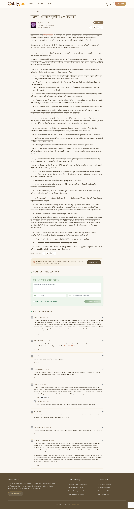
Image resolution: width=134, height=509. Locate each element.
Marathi (99, 22)
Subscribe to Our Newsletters (77, 484)
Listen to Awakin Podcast (76, 494)
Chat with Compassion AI (76, 491)
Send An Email (104, 494)
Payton (47, 397)
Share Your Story (105, 488)
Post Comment (94, 302)
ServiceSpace (75, 504)
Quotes (50, 4)
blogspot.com (46, 27)
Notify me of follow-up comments (46, 301)
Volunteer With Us (106, 491)
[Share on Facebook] (91, 27)
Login (110, 4)
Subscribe (120, 4)
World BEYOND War (70, 346)
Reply (37, 334)
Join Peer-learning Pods (75, 488)
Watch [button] (41, 4)
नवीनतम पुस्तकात (48, 35)
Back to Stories (37, 12)
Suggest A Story (105, 484)
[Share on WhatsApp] (101, 27)
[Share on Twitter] (94, 27)
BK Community (45, 23)
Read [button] (31, 4)
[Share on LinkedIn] (98, 27)
